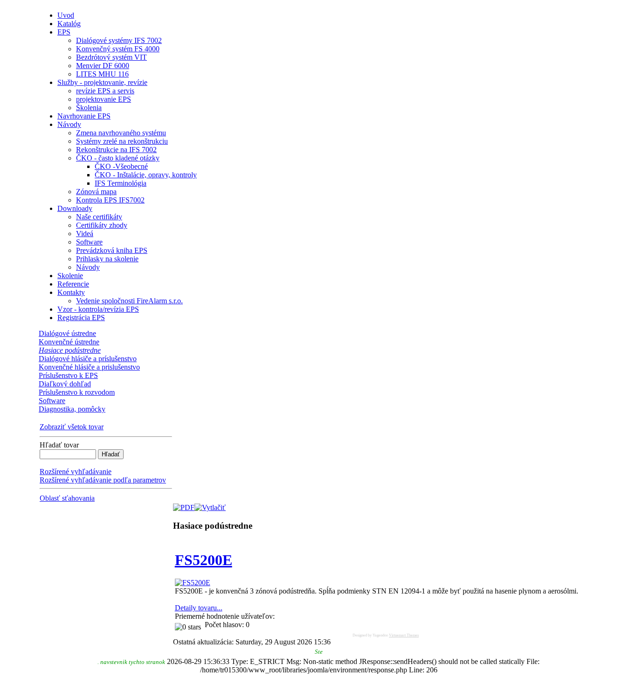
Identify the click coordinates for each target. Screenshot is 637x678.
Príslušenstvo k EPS (68, 375)
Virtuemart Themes (404, 635)
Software (52, 401)
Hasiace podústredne (70, 350)
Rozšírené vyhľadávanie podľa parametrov (103, 480)
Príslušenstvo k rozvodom (77, 392)
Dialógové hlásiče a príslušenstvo (88, 359)
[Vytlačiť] (210, 505)
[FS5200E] (192, 583)
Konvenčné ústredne (69, 342)
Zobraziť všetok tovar (72, 427)
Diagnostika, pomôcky (72, 409)
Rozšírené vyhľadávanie (75, 471)
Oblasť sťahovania (67, 498)
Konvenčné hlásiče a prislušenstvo (89, 367)
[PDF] (183, 505)
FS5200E (203, 560)
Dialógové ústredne (67, 333)
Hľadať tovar (59, 445)
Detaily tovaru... (198, 608)
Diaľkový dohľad (65, 384)
